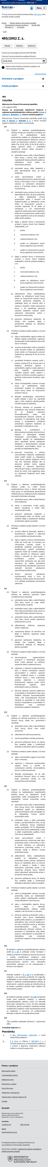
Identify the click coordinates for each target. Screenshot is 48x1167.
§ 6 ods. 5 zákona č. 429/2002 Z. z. (24, 119)
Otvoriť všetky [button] (40, 74)
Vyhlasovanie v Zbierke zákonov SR (14, 1097)
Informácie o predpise (13, 78)
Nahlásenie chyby (8, 1080)
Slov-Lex (30, 2)
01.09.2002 (20, 27)
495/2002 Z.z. (9, 27)
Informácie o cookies (9, 1084)
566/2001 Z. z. (37, 1041)
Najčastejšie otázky (8, 1071)
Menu (39, 8)
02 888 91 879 (6, 1125)
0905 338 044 (24, 1125)
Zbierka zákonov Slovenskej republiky (23, 23)
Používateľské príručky (10, 1075)
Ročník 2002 (36, 25)
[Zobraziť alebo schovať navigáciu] (32, 8)
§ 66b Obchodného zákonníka (23, 1035)
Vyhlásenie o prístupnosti (10, 1093)
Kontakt (4, 1101)
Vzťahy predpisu (10, 85)
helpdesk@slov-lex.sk (9, 1132)
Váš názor (37, 14)
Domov (4, 23)
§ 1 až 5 (16, 952)
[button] (31, 45)
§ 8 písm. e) (15, 1041)
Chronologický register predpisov (17, 25)
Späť (5, 32)
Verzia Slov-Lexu (7, 1088)
